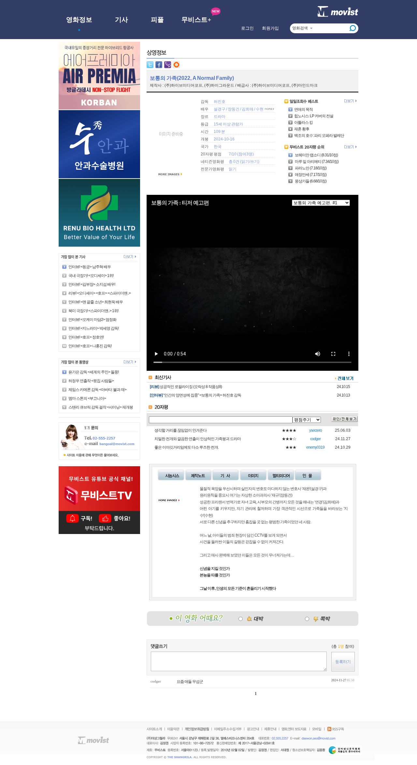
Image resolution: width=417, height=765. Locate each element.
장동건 (233, 109)
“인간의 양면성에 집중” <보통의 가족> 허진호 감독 (202, 395)
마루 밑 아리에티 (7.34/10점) (316, 161)
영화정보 (79, 19)
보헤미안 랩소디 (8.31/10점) (316, 155)
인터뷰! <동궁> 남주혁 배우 (89, 267)
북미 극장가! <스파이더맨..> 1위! (93, 311)
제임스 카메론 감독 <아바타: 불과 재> (97, 389)
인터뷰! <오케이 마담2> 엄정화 (92, 319)
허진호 (219, 101)
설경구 (219, 109)
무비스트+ (196, 19)
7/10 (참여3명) (241, 154)
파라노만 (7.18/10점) (310, 168)
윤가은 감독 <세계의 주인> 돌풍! (93, 372)
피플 (157, 19)
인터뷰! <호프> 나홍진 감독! (89, 346)
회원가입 (270, 28)
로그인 (247, 28)
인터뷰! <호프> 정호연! (86, 337)
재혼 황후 (301, 129)
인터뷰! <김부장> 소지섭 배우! (91, 284)
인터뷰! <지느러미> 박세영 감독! (93, 328)
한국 (218, 146)
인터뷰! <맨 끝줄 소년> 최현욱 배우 (95, 302)
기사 (121, 19)
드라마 (219, 116)
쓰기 (254, 161)
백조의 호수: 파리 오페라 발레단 (319, 135)
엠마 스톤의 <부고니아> (87, 398)
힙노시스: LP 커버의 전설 (313, 116)
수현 (260, 109)
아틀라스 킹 (303, 122)
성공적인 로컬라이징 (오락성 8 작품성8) (191, 386)
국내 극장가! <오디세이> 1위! (90, 275)
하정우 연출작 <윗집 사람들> (91, 381)
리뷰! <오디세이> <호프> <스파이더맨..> (99, 293)
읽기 (245, 161)
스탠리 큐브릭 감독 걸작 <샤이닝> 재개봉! (101, 407)
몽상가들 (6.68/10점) (310, 181)
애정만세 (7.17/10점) (310, 174)
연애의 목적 (303, 109)
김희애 (248, 109)
